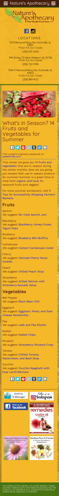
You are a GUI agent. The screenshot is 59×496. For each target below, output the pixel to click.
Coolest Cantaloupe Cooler (36, 247)
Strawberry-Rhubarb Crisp (36, 344)
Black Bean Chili (29, 301)
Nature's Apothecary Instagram (33, 31)
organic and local (28, 180)
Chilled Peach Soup (31, 271)
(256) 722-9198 (30, 64)
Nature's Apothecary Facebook (26, 31)
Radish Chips (27, 334)
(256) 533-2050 (30, 51)
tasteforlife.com (11, 156)
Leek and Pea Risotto (32, 324)
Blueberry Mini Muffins (33, 238)
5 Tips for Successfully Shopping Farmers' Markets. (28, 194)
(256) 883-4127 (30, 79)
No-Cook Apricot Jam (33, 214)
